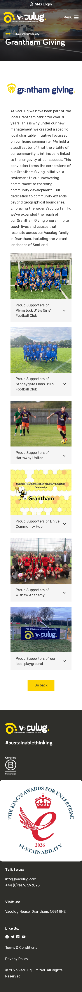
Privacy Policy (16, 959)
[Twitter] (12, 937)
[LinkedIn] (17, 937)
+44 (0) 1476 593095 (22, 885)
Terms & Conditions (21, 948)
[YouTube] (24, 937)
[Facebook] (7, 937)
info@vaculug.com (20, 879)
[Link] (24, 17)
